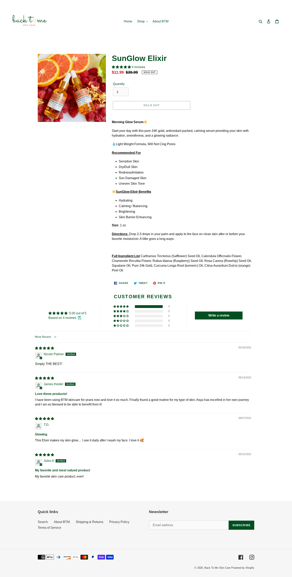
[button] (122, 67)
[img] (44, 348)
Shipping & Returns (89, 522)
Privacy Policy (119, 522)
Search (43, 522)
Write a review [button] (218, 315)
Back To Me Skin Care (217, 567)
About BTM (62, 522)
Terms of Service (49, 527)
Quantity (119, 84)
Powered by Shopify (242, 567)
